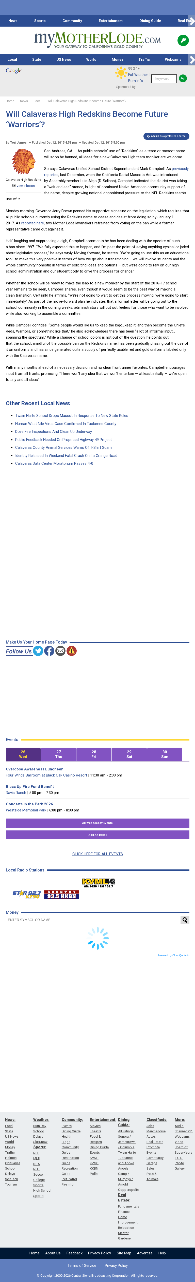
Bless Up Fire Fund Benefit (30, 786)
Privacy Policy (99, 1253)
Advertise (145, 1253)
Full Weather (138, 75)
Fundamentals (128, 1206)
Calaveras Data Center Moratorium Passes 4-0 (54, 463)
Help (162, 1253)
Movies (95, 1126)
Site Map (124, 1253)
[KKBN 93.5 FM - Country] (61, 893)
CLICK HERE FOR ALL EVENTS (97, 854)
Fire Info (68, 1184)
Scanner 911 (184, 1131)
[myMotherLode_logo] (97, 40)
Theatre (95, 1131)
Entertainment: (103, 1119)
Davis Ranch (16, 792)
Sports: (39, 1147)
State (36, 59)
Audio (179, 1126)
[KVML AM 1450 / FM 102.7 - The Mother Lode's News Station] (98, 882)
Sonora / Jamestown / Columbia (127, 1142)
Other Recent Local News (38, 403)
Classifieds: (157, 1119)
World (91, 59)
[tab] (23, 755)
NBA (36, 1164)
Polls (94, 1174)
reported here (32, 223)
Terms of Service (82, 1265)
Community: (72, 1119)
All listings (126, 1131)
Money (117, 59)
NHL (36, 1169)
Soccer (38, 1174)
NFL (36, 1153)
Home (34, 1253)
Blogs (66, 1142)
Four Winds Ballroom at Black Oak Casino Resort (46, 775)
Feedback (75, 1253)
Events (67, 1126)
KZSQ (94, 1163)
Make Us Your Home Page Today (36, 642)
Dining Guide (150, 21)
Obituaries (12, 1163)
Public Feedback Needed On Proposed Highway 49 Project (63, 439)
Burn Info (135, 81)
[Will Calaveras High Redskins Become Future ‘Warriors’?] (23, 173)
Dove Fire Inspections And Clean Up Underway (53, 431)
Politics (11, 1158)
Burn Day (39, 1126)
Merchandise (156, 1131)
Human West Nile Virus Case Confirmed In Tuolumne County (65, 423)
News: (10, 1119)
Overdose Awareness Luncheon (34, 769)
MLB (36, 1158)
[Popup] (183, 40)
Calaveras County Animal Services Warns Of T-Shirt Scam (63, 447)
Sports (40, 21)
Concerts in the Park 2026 (29, 804)
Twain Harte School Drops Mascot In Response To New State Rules (71, 415)
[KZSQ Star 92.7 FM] (24, 893)
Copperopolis (128, 1190)
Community (72, 21)
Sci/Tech (11, 1179)
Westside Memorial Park (26, 810)
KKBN (94, 1168)
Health (66, 1136)
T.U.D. (179, 1158)
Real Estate (155, 1142)
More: (180, 1119)
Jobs (150, 1126)
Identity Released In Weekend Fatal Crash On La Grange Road (66, 455)
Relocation (126, 1228)
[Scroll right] (191, 21)
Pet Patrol (69, 1179)
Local (12, 59)
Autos (151, 1136)
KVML (94, 1158)
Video (179, 1142)
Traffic (144, 59)
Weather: (41, 1119)
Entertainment (111, 21)
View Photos (25, 186)
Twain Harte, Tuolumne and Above (127, 1158)
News (13, 21)
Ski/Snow (40, 1142)
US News (63, 59)
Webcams (173, 59)
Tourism (11, 1184)
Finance (123, 1212)
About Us (53, 1253)
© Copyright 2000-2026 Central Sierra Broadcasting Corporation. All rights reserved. (97, 1275)
